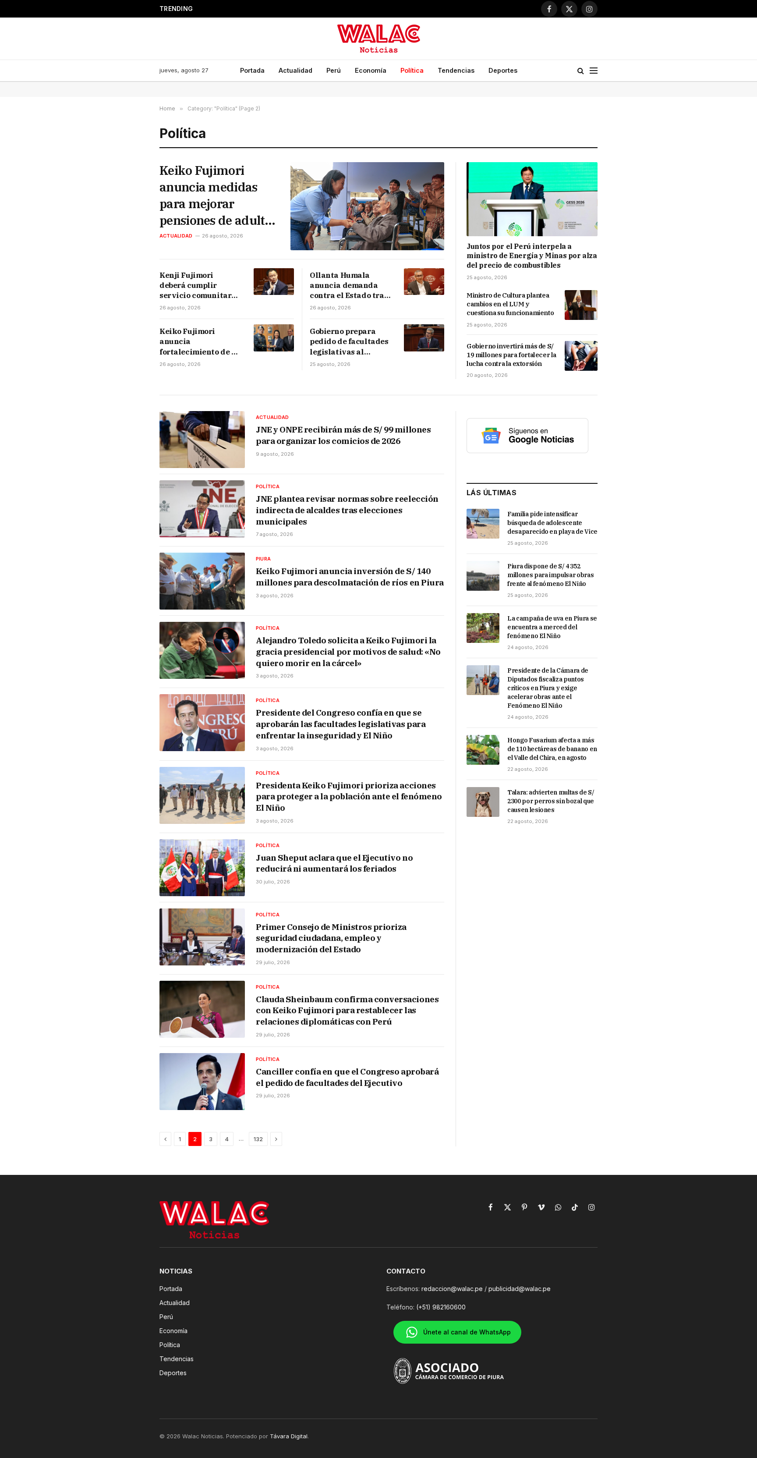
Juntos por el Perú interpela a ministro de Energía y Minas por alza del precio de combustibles (532, 256)
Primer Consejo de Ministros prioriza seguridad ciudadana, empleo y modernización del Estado (331, 938)
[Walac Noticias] (378, 38)
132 (258, 1138)
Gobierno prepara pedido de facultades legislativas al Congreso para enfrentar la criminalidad (349, 341)
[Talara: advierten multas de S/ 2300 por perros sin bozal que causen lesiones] (483, 802)
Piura (263, 559)
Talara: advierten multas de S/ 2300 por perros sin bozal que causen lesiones (550, 801)
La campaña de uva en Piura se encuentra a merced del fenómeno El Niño (552, 627)
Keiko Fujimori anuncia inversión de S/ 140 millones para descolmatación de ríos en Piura (350, 577)
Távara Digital (289, 1436)
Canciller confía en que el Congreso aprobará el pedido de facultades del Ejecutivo (347, 1077)
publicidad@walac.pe (519, 1288)
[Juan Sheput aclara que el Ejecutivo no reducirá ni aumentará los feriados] (202, 867)
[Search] (581, 71)
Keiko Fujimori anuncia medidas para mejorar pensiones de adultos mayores (218, 195)
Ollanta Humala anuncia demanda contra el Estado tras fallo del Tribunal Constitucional (349, 285)
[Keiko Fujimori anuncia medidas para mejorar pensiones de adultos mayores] (367, 206)
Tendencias (456, 70)
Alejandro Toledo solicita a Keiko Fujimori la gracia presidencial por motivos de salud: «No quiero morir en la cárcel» (348, 651)
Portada (252, 70)
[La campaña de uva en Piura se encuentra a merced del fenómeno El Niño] (483, 628)
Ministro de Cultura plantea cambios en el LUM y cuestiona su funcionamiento (510, 304)
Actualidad (295, 70)
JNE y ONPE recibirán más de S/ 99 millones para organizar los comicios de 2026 (343, 435)
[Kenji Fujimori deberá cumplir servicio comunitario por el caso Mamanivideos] (274, 281)
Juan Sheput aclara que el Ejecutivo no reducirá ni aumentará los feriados (334, 863)
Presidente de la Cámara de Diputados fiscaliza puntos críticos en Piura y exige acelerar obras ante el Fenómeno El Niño (547, 688)
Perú (333, 70)
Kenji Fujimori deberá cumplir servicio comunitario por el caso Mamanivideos (199, 285)
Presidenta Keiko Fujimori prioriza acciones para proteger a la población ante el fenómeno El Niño (349, 796)
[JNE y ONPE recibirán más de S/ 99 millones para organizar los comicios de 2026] (202, 439)
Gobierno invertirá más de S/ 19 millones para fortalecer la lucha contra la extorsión (511, 355)
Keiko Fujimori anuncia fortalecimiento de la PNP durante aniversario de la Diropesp (199, 341)
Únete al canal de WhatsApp (467, 1332)
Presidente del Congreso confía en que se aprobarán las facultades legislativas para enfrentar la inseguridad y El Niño (340, 723)
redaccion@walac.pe (452, 1288)
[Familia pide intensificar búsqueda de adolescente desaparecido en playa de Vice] (483, 524)
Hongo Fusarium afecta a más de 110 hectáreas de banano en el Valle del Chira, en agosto (552, 749)
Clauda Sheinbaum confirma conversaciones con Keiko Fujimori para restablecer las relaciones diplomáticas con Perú (347, 1010)
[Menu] (594, 71)
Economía (370, 70)
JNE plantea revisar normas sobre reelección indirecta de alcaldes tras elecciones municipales (347, 509)
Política (412, 70)
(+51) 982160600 (441, 1307)
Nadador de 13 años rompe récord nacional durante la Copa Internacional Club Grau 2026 (315, 8)
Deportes (502, 70)
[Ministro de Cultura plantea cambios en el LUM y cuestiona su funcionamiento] (581, 305)
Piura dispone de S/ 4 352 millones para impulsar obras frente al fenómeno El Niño (550, 575)
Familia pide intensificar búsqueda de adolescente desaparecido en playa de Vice (552, 523)
